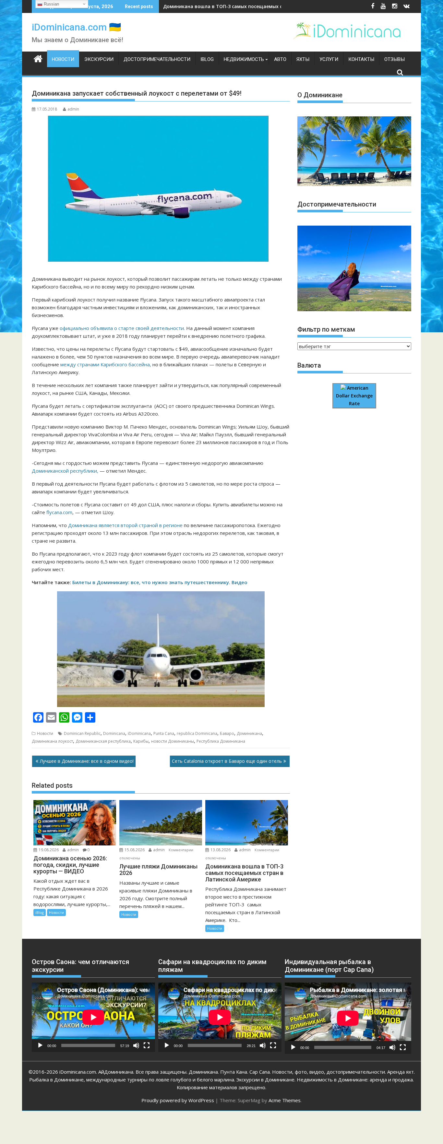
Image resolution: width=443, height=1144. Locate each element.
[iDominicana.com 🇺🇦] (38, 58)
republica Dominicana (197, 733)
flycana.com (59, 512)
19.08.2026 (49, 850)
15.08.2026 (135, 850)
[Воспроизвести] (40, 1045)
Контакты (361, 59)
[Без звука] (136, 1045)
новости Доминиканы (172, 741)
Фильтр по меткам (326, 329)
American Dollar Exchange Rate (354, 396)
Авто (280, 59)
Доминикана (249, 733)
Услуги (328, 59)
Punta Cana (163, 733)
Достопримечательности (157, 59)
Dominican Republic (82, 733)
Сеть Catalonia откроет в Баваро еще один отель (227, 761)
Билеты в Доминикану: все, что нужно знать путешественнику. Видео (160, 582)
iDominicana (139, 733)
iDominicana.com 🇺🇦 (76, 27)
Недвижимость (244, 59)
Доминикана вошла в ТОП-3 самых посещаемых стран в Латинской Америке (254, 6)
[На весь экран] (146, 1045)
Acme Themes (285, 1100)
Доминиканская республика (103, 741)
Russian (50, 4)
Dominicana (114, 733)
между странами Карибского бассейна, (105, 364)
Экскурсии (99, 59)
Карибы (141, 741)
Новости (63, 59)
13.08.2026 (221, 850)
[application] (93, 1017)
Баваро (227, 733)
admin (73, 109)
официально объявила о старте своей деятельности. (122, 328)
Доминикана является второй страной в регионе (125, 525)
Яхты (302, 59)
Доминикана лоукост (52, 741)
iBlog (207, 59)
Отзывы (394, 59)
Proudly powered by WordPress (177, 1100)
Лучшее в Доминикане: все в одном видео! (87, 761)
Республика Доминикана (221, 741)
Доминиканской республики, (65, 470)
